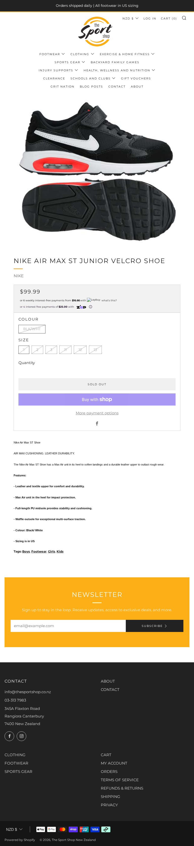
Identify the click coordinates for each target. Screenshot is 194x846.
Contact (117, 86)
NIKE (19, 275)
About (137, 86)
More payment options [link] (97, 413)
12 (80, 350)
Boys (26, 551)
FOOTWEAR (16, 763)
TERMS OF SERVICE (120, 779)
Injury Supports (56, 70)
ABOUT (108, 681)
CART (106, 754)
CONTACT (110, 689)
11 (65, 350)
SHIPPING (110, 796)
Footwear (49, 54)
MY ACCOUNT (114, 763)
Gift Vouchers (136, 78)
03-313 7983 (15, 700)
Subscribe (152, 626)
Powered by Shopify (20, 840)
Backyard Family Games (115, 62)
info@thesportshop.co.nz (28, 691)
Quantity (26, 362)
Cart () (169, 18)
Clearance (54, 78)
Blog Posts (91, 86)
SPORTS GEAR (18, 771)
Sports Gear (67, 62)
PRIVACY (109, 804)
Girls (51, 551)
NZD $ (128, 18)
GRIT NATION (63, 86)
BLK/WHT (32, 329)
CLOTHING (15, 754)
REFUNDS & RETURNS (122, 788)
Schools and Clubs (90, 78)
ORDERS (109, 771)
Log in (149, 18)
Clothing (79, 54)
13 (95, 350)
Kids (60, 551)
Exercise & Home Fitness (125, 54)
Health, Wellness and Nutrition (117, 70)
